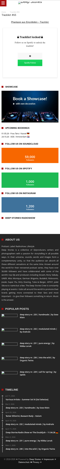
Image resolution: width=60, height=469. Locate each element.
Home (4, 12)
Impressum (49, 459)
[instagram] (30, 466)
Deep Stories (35, 459)
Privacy (36, 462)
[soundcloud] (35, 466)
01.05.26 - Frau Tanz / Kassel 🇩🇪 (15, 133)
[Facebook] (24, 466)
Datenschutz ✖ (25, 462)
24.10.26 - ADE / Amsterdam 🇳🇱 (16, 136)
